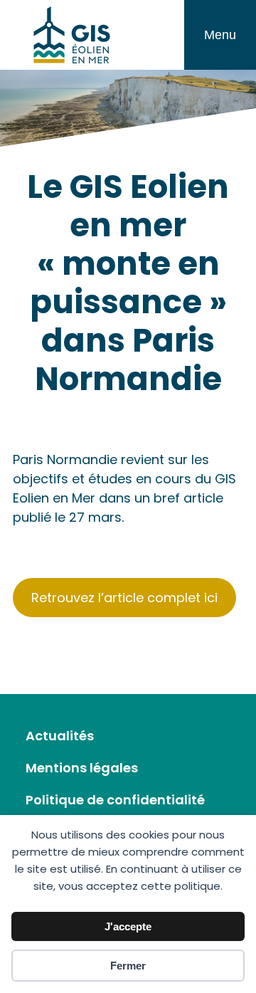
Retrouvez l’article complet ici (124, 597)
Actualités (60, 736)
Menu (220, 35)
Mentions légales (82, 768)
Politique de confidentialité (115, 800)
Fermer (128, 966)
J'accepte (128, 926)
